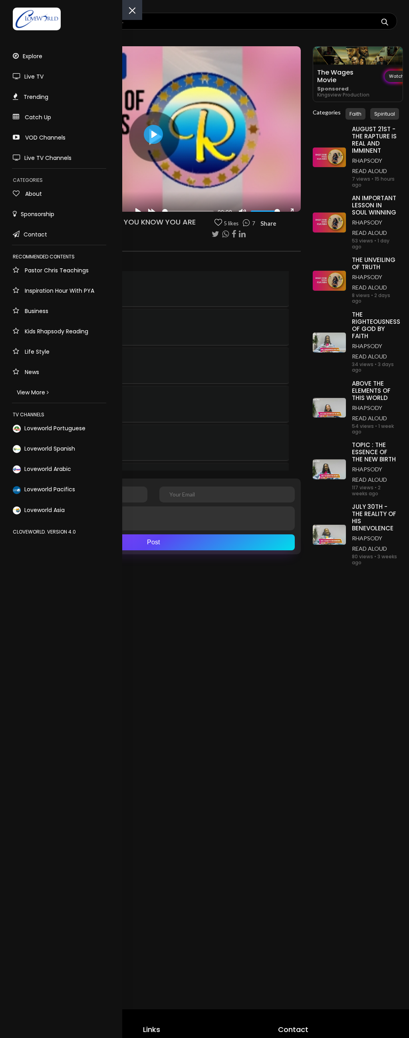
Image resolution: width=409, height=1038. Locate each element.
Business (35, 311)
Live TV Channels (47, 158)
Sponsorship (37, 214)
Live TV (34, 77)
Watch (396, 76)
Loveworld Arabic (47, 469)
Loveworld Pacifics (49, 489)
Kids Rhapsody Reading (55, 331)
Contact (35, 234)
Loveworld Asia (44, 510)
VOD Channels (45, 138)
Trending (35, 97)
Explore (32, 56)
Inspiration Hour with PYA (58, 291)
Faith (355, 114)
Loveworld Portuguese (54, 428)
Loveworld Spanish (49, 449)
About (33, 194)
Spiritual (384, 114)
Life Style (36, 352)
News (31, 372)
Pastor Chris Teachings (56, 270)
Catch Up (37, 117)
